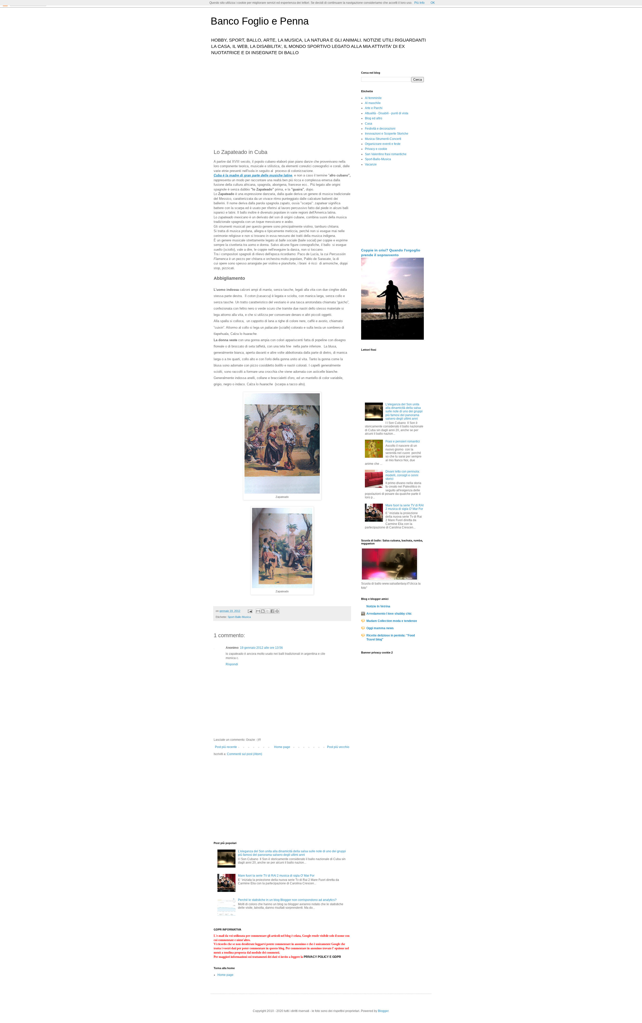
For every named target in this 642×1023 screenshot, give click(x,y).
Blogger (383, 1011)
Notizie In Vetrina (378, 606)
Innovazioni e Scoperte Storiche (386, 133)
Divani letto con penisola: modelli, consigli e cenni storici (402, 475)
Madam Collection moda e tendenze (391, 621)
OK (433, 3)
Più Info (419, 3)
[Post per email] (250, 610)
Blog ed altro (373, 118)
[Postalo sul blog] (262, 611)
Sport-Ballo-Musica (239, 616)
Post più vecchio (338, 747)
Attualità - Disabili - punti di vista (386, 113)
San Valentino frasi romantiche (386, 154)
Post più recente (226, 747)
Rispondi (232, 664)
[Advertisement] (282, 106)
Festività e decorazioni (380, 128)
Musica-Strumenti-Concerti (383, 139)
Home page (282, 747)
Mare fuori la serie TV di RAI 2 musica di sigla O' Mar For (276, 875)
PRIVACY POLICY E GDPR (322, 957)
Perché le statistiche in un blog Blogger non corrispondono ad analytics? (287, 900)
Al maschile (373, 103)
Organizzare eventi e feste (382, 144)
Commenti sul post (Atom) (244, 754)
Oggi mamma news (380, 628)
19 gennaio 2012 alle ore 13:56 (261, 647)
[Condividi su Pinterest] (277, 611)
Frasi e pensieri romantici (402, 441)
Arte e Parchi (373, 108)
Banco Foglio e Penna (260, 21)
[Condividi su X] (267, 611)
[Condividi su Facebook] (272, 611)
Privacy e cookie (376, 149)
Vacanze (371, 164)
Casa (368, 123)
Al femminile (373, 98)
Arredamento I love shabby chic (389, 613)
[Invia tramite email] (258, 611)
